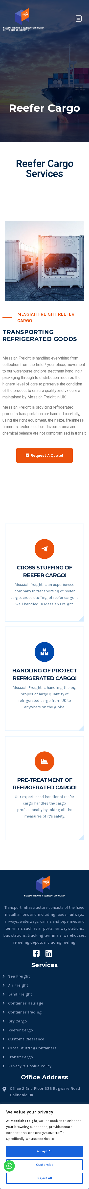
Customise (44, 1165)
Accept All (44, 1151)
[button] (79, 18)
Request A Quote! (47, 455)
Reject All (44, 1178)
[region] (44, 1146)
